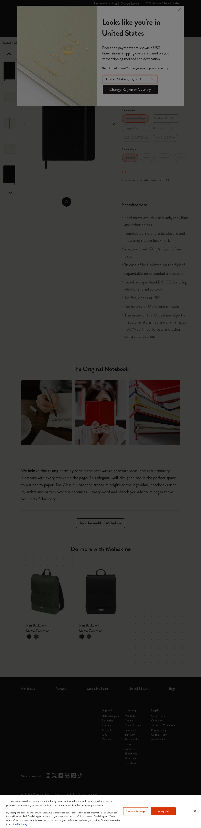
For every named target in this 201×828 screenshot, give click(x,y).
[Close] (194, 811)
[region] (100, 811)
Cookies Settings (135, 811)
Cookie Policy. (20, 824)
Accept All (163, 811)
